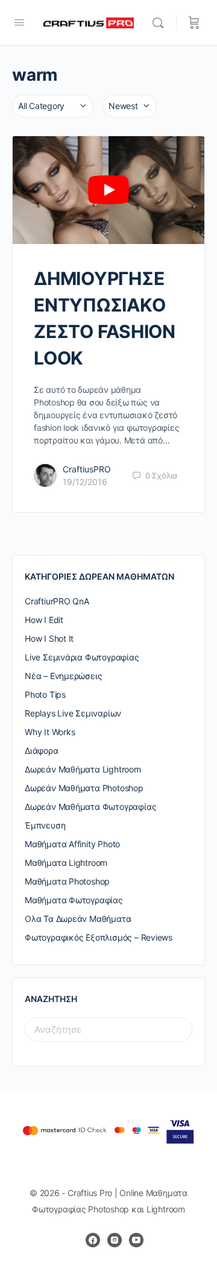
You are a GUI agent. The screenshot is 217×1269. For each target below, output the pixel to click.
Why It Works (50, 732)
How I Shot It (49, 638)
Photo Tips (45, 694)
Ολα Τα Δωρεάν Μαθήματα (78, 918)
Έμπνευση (45, 825)
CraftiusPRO (87, 469)
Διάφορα (41, 750)
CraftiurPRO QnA (57, 601)
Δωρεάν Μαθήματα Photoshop (84, 788)
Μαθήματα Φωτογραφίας (74, 900)
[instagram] (114, 1240)
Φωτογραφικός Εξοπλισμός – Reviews (98, 937)
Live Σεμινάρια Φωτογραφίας (82, 657)
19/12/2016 (85, 482)
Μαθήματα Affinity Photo (72, 844)
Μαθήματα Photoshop (67, 881)
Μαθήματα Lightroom (66, 862)
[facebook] (93, 1240)
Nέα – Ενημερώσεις (63, 676)
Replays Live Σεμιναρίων (73, 713)
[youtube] (136, 1240)
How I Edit (44, 620)
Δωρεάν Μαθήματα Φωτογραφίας (90, 806)
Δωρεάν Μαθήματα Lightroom (83, 769)
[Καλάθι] (194, 23)
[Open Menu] (19, 22)
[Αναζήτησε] (161, 23)
